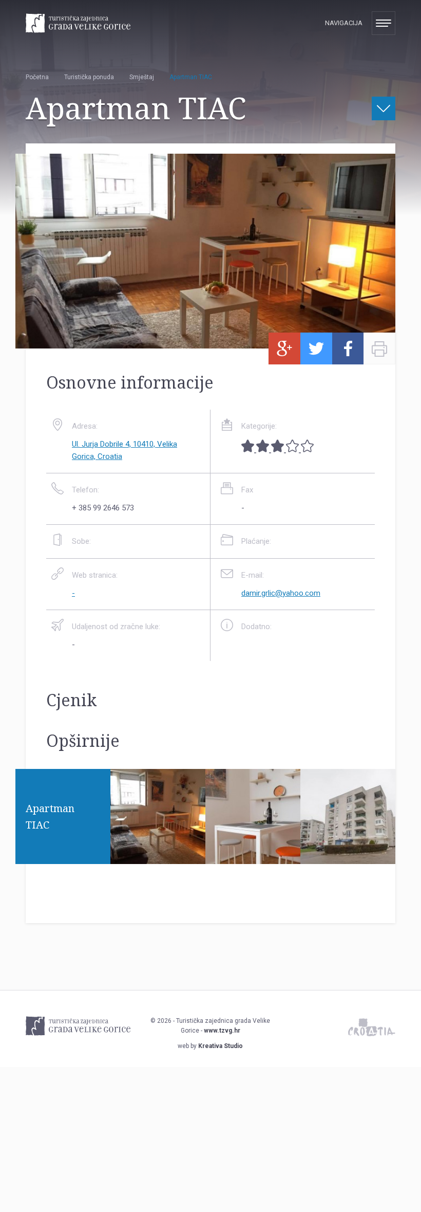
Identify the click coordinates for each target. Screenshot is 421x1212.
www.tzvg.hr (222, 1030)
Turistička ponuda (89, 77)
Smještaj (141, 77)
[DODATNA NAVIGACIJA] (383, 108)
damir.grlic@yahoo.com (280, 593)
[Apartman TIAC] (157, 857)
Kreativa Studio (220, 1046)
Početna (37, 77)
